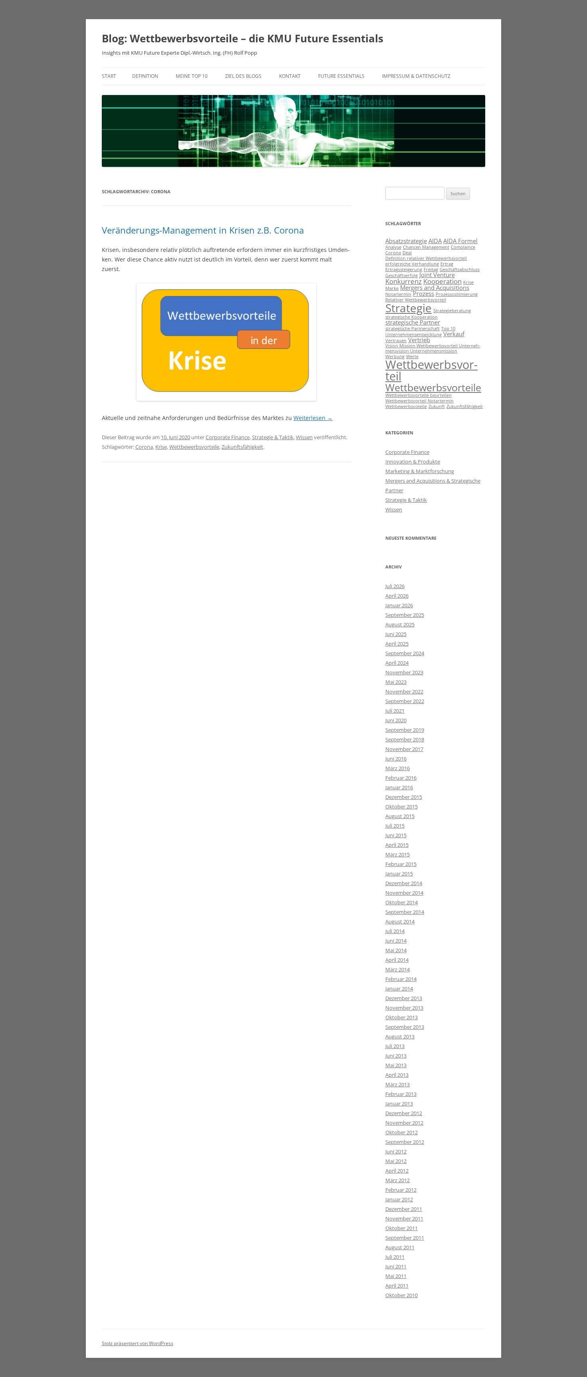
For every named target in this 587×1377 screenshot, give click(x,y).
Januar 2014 (399, 988)
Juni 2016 (396, 758)
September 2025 (404, 614)
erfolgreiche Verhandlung (412, 264)
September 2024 (404, 653)
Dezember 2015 (403, 796)
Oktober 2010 (401, 1295)
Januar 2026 (399, 605)
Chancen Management (426, 247)
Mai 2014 (396, 950)
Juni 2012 (396, 1151)
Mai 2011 (396, 1276)
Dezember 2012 (403, 1113)
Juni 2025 (396, 634)
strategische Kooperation (411, 317)
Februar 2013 (400, 1094)
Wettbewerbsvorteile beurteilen (418, 395)
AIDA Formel (460, 241)
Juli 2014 (395, 931)
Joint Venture (437, 275)
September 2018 (404, 739)
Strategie (408, 307)
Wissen (304, 437)
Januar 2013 (399, 1103)
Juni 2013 (396, 1055)
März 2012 (397, 1180)
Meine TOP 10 (192, 76)
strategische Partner (412, 322)
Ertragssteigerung (403, 269)
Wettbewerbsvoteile (406, 406)
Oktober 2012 (401, 1132)
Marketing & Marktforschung (419, 471)
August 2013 (399, 1036)
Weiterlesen (313, 418)
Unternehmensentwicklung (413, 334)
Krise (161, 446)
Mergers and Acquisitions (434, 287)
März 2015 (397, 854)
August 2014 (399, 921)
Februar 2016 (400, 777)
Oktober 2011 (401, 1228)
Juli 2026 (395, 586)
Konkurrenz (403, 281)
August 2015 (399, 816)
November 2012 (404, 1122)
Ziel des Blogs (243, 76)
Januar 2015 (399, 873)
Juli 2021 (395, 710)
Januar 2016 (399, 787)
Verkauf (453, 334)
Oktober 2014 (401, 902)
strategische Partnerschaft (412, 328)
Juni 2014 (396, 940)
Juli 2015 (395, 825)
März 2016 (397, 768)
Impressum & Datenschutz (416, 76)
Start (109, 76)
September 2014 (404, 911)
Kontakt (290, 76)
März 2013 (397, 1084)
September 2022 (404, 701)
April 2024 (397, 662)
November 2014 (404, 892)
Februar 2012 (400, 1189)
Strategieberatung (452, 310)
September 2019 (404, 729)
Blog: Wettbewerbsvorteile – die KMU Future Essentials (242, 38)
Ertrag (446, 264)
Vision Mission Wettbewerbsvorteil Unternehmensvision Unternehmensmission (432, 348)
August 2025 (399, 624)
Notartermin (398, 294)
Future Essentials (341, 76)
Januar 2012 (399, 1199)
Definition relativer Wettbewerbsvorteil (426, 258)
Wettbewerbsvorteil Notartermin (419, 401)
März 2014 (397, 969)
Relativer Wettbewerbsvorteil (415, 300)
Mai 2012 (396, 1161)
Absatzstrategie (406, 241)
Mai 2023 (396, 682)
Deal (407, 253)
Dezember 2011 (403, 1209)
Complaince (463, 247)
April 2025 (397, 643)
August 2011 (399, 1247)
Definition (145, 76)
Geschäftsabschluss (460, 269)
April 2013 (397, 1074)
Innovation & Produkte (412, 461)
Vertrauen (396, 340)
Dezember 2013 (403, 998)
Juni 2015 (396, 835)
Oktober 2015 (401, 806)
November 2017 (404, 749)
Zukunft (436, 406)
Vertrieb (419, 340)
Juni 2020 (396, 720)
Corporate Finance (228, 437)
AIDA (435, 241)
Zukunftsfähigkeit (242, 446)
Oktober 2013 (401, 1017)
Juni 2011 (396, 1266)
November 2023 (404, 672)
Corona (144, 446)
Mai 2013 (396, 1065)
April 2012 (397, 1170)
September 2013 (404, 1026)
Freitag (431, 269)
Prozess (423, 293)
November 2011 (404, 1218)
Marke (392, 288)
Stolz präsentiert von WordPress (137, 1343)
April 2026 (397, 595)
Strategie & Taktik (273, 437)
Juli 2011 (395, 1256)
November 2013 (404, 1007)
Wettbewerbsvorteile (194, 446)
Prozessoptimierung (457, 294)
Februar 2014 (400, 979)
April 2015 (397, 844)
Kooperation (442, 281)
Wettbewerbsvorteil (431, 370)
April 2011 (397, 1285)
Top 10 (448, 328)
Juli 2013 (395, 1046)
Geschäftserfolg (401, 275)
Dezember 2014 (403, 883)
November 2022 (404, 691)
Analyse (393, 247)
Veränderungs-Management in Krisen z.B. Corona (203, 230)
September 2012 (404, 1141)
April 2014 (397, 959)
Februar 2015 (400, 864)
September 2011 (404, 1237)
